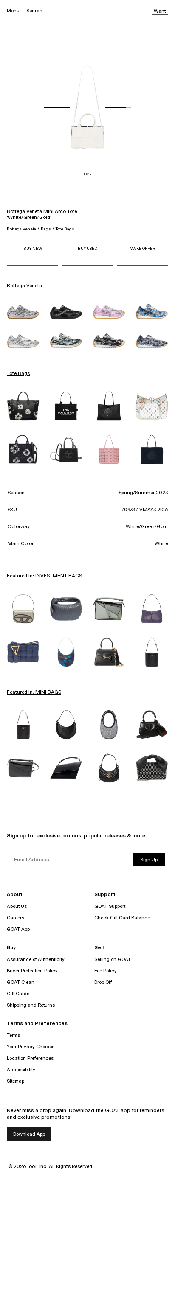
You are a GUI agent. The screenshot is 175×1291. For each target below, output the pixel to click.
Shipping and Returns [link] (31, 1005)
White (161, 543)
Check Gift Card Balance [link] (122, 918)
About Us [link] (17, 906)
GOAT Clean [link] (20, 982)
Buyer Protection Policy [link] (32, 971)
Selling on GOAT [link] (112, 959)
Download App (29, 1134)
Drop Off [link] (103, 982)
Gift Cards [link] (18, 993)
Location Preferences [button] (30, 1058)
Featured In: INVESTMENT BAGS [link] (44, 576)
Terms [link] (13, 1035)
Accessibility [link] (21, 1069)
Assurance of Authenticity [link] (36, 959)
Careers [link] (15, 918)
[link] (23, 312)
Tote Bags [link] (18, 373)
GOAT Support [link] (109, 906)
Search (34, 10)
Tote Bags (65, 229)
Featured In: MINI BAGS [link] (34, 692)
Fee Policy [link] (105, 971)
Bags (46, 229)
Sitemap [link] (15, 1081)
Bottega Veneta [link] (24, 285)
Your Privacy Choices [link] (30, 1047)
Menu (13, 10)
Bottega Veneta (21, 229)
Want (160, 11)
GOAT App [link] (18, 929)
